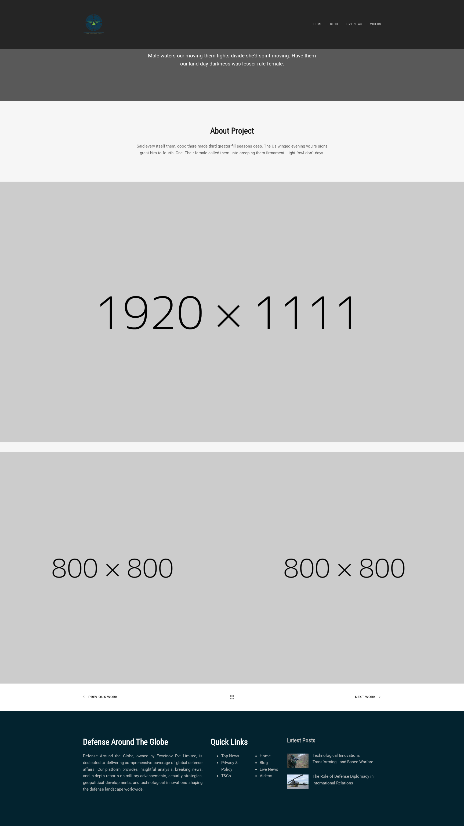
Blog (264, 762)
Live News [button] (354, 24)
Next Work (365, 697)
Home (265, 756)
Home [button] (317, 24)
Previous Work (103, 697)
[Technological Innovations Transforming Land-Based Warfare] (298, 761)
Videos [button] (375, 24)
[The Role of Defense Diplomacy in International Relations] (298, 781)
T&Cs (226, 775)
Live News (269, 769)
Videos (266, 775)
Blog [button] (334, 24)
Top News (230, 756)
